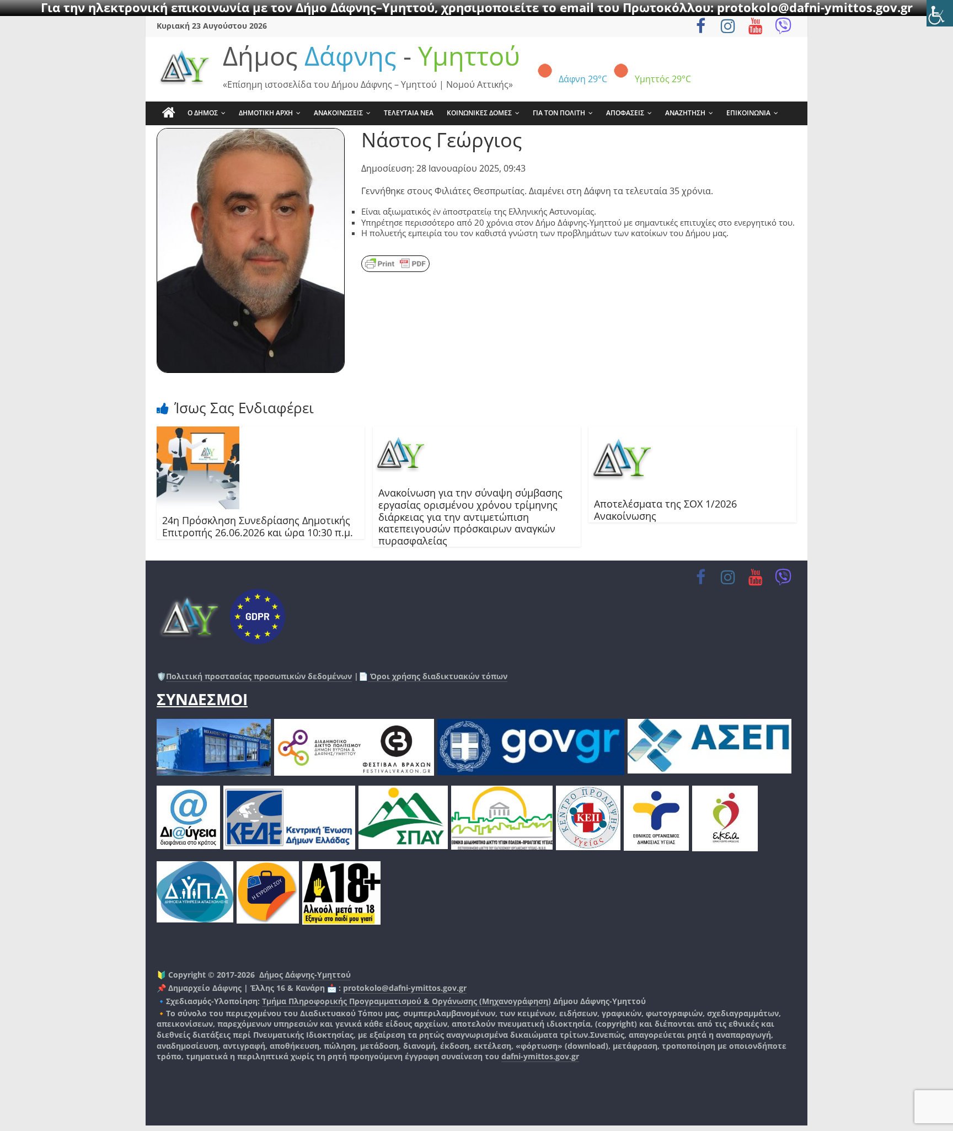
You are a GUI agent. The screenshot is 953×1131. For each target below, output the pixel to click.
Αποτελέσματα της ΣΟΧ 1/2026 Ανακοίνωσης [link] (665, 509)
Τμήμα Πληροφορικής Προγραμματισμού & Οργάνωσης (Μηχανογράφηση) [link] (406, 1001)
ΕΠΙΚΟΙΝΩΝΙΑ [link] (748, 113)
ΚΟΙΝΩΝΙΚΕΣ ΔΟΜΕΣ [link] (479, 113)
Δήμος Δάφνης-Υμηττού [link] (305, 974)
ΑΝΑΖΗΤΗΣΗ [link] (685, 113)
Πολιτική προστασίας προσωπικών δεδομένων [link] (259, 676)
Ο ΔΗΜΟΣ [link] (203, 113)
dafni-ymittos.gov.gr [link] (540, 1056)
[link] (940, 13)
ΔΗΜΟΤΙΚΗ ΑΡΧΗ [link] (266, 113)
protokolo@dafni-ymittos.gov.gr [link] (405, 988)
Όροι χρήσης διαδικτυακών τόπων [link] (437, 676)
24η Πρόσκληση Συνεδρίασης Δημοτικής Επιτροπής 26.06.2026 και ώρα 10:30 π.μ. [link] (257, 526)
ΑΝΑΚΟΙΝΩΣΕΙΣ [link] (338, 113)
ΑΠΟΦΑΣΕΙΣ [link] (625, 113)
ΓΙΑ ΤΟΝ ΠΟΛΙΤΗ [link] (559, 113)
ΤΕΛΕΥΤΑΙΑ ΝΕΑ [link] (408, 113)
